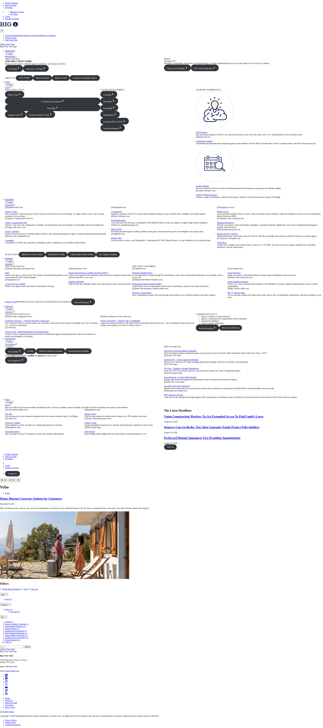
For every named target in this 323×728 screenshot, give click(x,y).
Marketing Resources (225, 223)
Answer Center (11, 212)
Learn (7, 82)
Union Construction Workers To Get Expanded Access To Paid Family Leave (213, 416)
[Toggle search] (4, 480)
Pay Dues (14, 14)
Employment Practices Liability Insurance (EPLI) (88, 273)
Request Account (12, 19)
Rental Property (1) (12, 640)
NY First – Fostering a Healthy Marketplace (181, 368)
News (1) (8, 609)
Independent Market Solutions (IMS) (147, 284)
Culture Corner (91, 423)
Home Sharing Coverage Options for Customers (31, 498)
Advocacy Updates (12, 423)
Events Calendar (202, 186)
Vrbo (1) (8, 642)
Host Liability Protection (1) (16, 635)
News (7, 399)
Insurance (9, 258)
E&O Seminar (201, 132)
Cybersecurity (116, 212)
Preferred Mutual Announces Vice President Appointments (202, 437)
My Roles (9, 8)
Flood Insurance (234, 273)
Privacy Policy (11, 720)
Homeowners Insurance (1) (16, 631)
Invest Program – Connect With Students (180, 377)
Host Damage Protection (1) (16, 633)
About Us (9, 701)
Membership (10, 51)
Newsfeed (9, 705)
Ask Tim (8, 414)
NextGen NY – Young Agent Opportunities (181, 360)
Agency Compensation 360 (16, 223)
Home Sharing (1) (12, 629)
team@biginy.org (12, 671)
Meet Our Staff (11, 703)
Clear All (34, 589)
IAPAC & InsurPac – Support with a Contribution (120, 321)
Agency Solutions (12, 231)
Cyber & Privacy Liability (15, 284)
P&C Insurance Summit (173, 395)
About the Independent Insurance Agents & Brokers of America (30, 35)
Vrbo (25, 589)
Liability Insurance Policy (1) (16, 638)
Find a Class (10, 707)
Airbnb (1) (9, 622)
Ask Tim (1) (15, 612)
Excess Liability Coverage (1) (17, 624)
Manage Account (17, 12)
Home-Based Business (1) (15, 626)
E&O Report (90, 432)
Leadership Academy (204, 141)
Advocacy (9, 306)
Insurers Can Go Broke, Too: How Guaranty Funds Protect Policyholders (211, 427)
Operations (9, 199)
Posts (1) (8, 599)
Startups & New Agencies (227, 234)
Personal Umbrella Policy (142, 273)
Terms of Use (10, 722)
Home (7, 493)
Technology (221, 243)
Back (10, 54)
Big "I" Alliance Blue (236, 293)
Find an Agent (10, 5)
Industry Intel (116, 238)
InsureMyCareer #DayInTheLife (177, 386)
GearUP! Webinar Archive (206, 195)
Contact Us (12, 474)
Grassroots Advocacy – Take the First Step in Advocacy (27, 321)
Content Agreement (13, 725)
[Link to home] (7, 44)
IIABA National (11, 3)
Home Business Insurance (238, 282)
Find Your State (11, 40)
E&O (7, 273)
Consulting (9, 240)
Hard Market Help (118, 220)
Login (7, 16)
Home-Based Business (11, 589)
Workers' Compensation (141, 293)
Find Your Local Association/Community (180, 351)
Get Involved (10, 339)
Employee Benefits (76, 282)
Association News (12, 432)
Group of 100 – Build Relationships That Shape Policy (27, 332)
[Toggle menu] (12, 480)
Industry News (90, 414)
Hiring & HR (116, 229)
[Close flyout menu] (2, 30)
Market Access (223, 212)
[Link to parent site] (9, 26)
